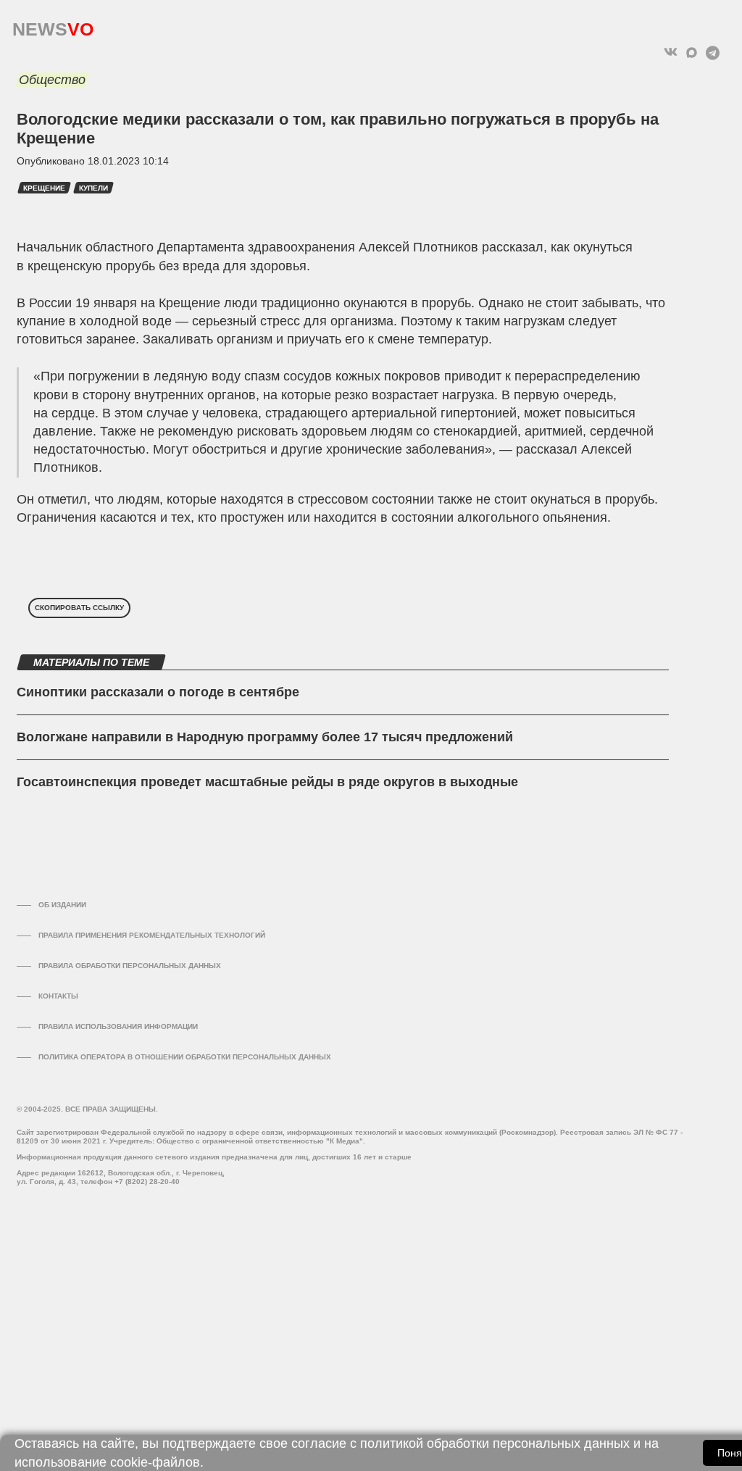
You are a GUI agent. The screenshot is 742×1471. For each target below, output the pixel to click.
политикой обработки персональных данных (495, 1443)
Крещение (44, 188)
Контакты (58, 996)
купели (93, 188)
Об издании (62, 905)
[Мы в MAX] (692, 52)
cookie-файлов (155, 1462)
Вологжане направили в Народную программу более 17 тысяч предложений (265, 737)
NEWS (52, 26)
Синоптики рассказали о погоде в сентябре (158, 692)
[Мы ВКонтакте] (671, 52)
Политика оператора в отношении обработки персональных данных (184, 1057)
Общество (52, 79)
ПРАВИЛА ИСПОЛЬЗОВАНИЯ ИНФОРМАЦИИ (118, 1026)
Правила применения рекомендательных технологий (151, 935)
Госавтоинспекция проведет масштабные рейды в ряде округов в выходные (267, 782)
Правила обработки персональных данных (129, 966)
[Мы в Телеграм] (713, 52)
